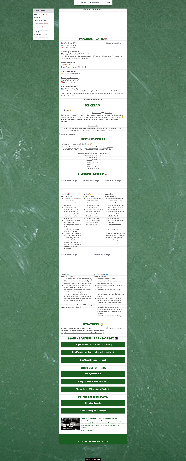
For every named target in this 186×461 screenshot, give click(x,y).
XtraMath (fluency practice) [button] (93, 360)
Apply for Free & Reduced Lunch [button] (93, 381)
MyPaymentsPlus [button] (93, 374)
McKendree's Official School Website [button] (93, 389)
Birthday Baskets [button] (93, 403)
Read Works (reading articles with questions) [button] (93, 352)
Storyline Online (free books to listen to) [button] (93, 344)
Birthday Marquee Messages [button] (93, 411)
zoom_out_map (123, 44)
